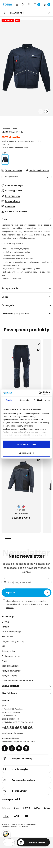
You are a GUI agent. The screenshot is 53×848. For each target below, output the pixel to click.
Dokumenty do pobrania (15, 313)
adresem (10, 607)
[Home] (7, 4)
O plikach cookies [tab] (42, 400)
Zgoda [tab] (9, 400)
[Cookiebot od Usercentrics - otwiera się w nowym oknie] (39, 393)
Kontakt (5, 626)
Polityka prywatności (12, 670)
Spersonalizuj (25, 453)
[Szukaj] (23, 4)
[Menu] (17, 4)
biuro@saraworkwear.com (12, 733)
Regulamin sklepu (10, 666)
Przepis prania (10, 288)
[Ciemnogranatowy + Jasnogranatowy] (5, 159)
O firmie (5, 622)
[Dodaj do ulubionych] (38, 343)
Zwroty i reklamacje (11, 631)
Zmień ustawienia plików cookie (17, 680)
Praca (4, 661)
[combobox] (26, 177)
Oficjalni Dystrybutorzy (13, 641)
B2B (3, 646)
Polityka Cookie (9, 675)
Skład (5, 296)
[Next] (46, 111)
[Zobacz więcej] (48, 12)
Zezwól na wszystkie (26, 444)
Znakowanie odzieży (12, 656)
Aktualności (7, 636)
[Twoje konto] (29, 4)
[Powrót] (4, 12)
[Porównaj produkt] (38, 350)
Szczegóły (8, 305)
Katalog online (8, 651)
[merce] (25, 826)
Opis (4, 219)
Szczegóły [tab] (24, 400)
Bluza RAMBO (21, 513)
